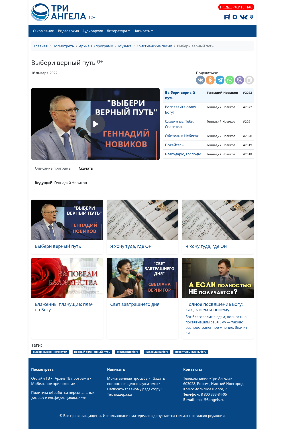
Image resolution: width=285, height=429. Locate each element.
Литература (117, 30)
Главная (41, 46)
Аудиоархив (92, 30)
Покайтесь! (175, 144)
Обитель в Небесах (182, 135)
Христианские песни (154, 46)
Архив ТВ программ (96, 46)
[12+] (58, 12)
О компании (43, 30)
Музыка (125, 46)
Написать (141, 30)
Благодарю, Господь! (183, 154)
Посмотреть (63, 46)
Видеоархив (68, 30)
